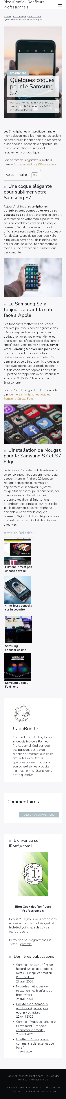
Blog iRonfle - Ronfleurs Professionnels (24, 4)
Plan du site (53, 1087)
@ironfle (26, 944)
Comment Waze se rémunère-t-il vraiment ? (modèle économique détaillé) (36, 1026)
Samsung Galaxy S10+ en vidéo (35, 164)
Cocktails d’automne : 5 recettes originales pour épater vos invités (32, 1008)
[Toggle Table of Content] (33, 175)
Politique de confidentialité (42, 1091)
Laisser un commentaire (38, 814)
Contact (16, 1091)
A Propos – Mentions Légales (23, 1087)
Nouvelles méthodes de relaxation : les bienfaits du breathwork (34, 990)
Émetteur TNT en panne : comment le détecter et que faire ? (35, 1043)
